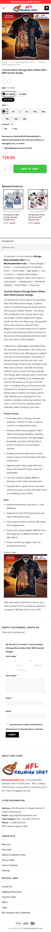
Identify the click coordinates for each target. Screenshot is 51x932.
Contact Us (7, 886)
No (16, 128)
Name (9, 698)
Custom (6, 124)
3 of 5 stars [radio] (11, 665)
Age (4, 87)
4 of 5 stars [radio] (29, 665)
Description (7, 241)
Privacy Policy (8, 860)
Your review (11, 675)
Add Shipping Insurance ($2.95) (18, 148)
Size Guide (6, 849)
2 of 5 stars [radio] (23, 661)
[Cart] (46, 8)
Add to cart (30, 168)
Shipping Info (8, 247)
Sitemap (6, 870)
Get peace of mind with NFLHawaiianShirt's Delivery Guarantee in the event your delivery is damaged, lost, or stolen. (23, 140)
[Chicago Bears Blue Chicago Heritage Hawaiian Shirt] (13, 199)
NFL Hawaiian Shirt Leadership (16, 912)
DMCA (4, 902)
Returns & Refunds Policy (14, 854)
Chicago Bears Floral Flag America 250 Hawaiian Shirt (36, 217)
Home (4, 62)
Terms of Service (9, 865)
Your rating (11, 656)
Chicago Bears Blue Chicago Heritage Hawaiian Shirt (11, 217)
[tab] (25, 241)
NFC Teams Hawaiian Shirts (22, 62)
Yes (5, 128)
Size (4, 105)
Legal (4, 907)
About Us (6, 844)
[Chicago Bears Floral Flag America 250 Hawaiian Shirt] (38, 199)
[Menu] (3, 8)
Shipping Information (11, 891)
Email (9, 711)
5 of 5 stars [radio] (11, 670)
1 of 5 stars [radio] (9, 661)
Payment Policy (9, 897)
